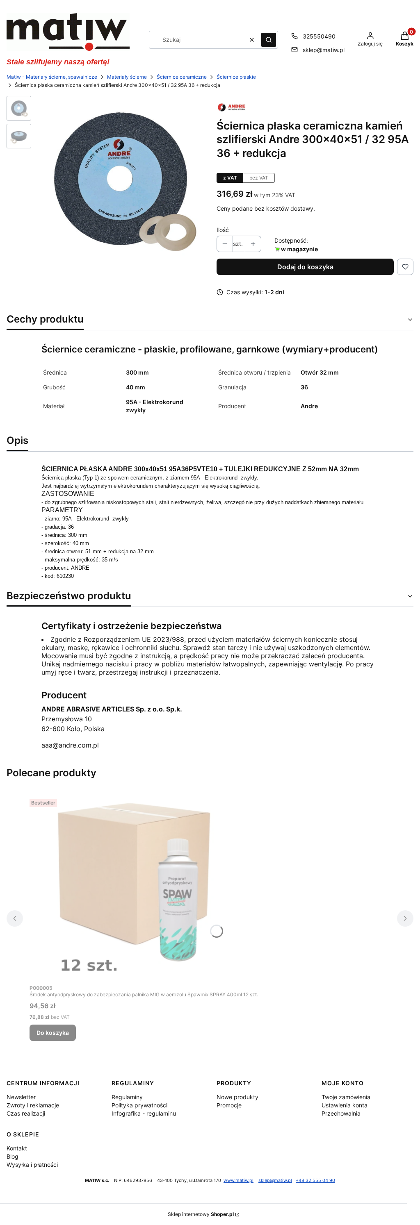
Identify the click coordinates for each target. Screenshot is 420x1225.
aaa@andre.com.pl (70, 745)
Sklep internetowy (201, 1214)
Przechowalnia (341, 1113)
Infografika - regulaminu (144, 1113)
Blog (12, 1156)
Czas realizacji (26, 1113)
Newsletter (21, 1096)
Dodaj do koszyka (305, 267)
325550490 (319, 36)
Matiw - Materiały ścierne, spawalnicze (52, 77)
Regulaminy (127, 1096)
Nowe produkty (237, 1096)
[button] (268, 40)
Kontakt (17, 1148)
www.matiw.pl (238, 1180)
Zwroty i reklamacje (33, 1105)
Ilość (223, 229)
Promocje (229, 1105)
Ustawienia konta (345, 1105)
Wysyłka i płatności (32, 1164)
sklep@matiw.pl (324, 49)
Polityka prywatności (139, 1105)
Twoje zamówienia (346, 1096)
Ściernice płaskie (236, 77)
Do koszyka (53, 1032)
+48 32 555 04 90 (315, 1180)
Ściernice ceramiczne (182, 77)
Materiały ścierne (127, 77)
